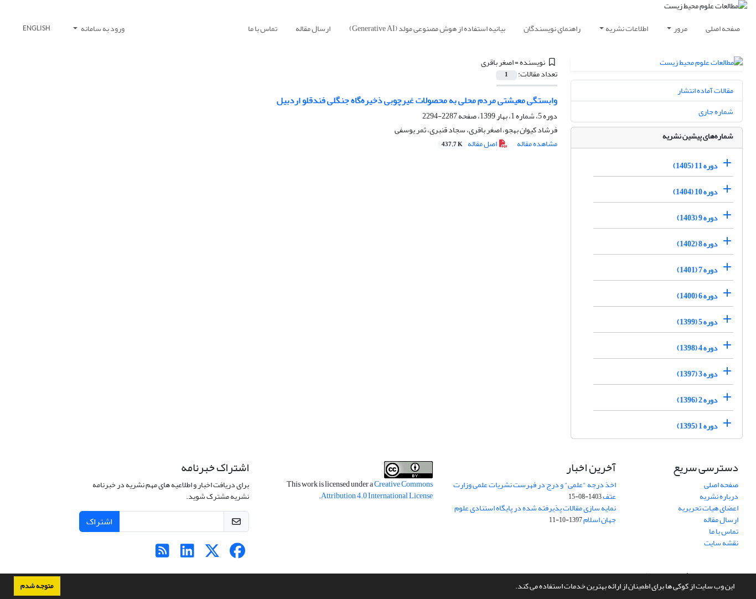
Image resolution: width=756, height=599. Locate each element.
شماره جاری (715, 111)
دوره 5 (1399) (697, 321)
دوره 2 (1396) (697, 400)
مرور (680, 28)
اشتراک (99, 521)
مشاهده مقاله (537, 143)
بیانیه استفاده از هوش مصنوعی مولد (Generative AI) (427, 28)
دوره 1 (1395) (697, 426)
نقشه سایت (721, 542)
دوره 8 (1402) (697, 243)
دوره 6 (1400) (697, 295)
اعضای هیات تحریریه (708, 507)
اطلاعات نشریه (626, 28)
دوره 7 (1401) (697, 269)
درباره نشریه (719, 496)
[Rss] (162, 553)
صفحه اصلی (723, 28)
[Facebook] (237, 553)
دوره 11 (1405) (695, 165)
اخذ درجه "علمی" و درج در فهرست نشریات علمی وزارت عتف (534, 490)
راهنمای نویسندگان (552, 28)
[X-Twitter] (212, 553)
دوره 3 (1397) (697, 373)
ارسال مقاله (313, 28)
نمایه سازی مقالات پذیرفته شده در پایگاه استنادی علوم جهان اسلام (535, 513)
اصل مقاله (470, 143)
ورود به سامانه (102, 28)
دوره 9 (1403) (697, 217)
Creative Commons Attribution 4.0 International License (377, 490)
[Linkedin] (187, 553)
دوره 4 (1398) (697, 347)
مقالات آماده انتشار (705, 90)
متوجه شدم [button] (37, 585)
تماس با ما (262, 28)
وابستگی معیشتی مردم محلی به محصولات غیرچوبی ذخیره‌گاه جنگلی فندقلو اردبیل (417, 100)
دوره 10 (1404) (695, 191)
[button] (512, 587)
